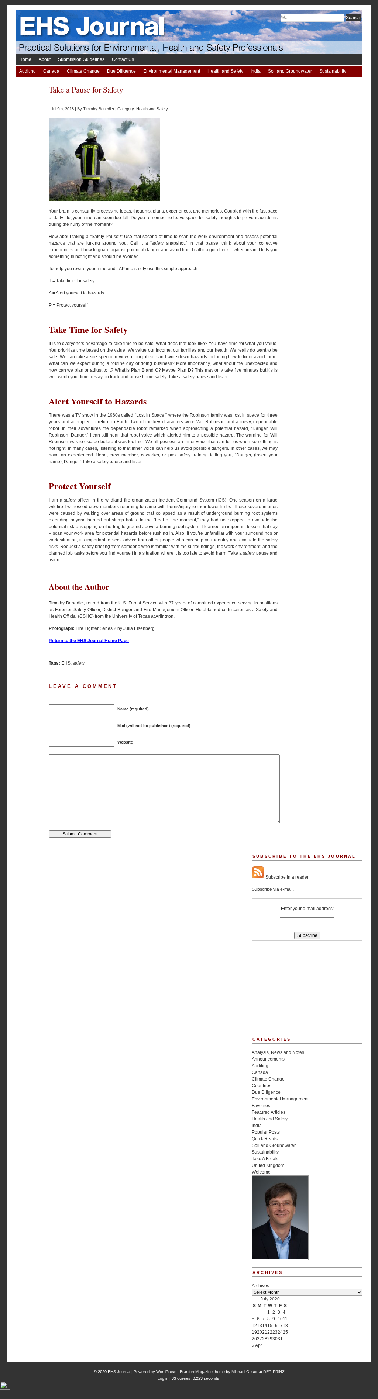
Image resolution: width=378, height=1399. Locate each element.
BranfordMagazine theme (202, 1371)
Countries (261, 1085)
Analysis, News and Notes (278, 1052)
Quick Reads (265, 1138)
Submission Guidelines (81, 59)
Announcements (268, 1059)
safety (79, 663)
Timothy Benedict (98, 109)
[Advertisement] (289, 990)
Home (25, 59)
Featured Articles (268, 1112)
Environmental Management (171, 71)
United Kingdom (268, 1165)
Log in (163, 1378)
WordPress (166, 1371)
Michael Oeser (244, 1371)
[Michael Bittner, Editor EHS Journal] (280, 1258)
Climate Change (83, 71)
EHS (66, 663)
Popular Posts (266, 1132)
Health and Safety (225, 71)
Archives (260, 1285)
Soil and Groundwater (290, 71)
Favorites (261, 1105)
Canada (51, 71)
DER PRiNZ (274, 1371)
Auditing (27, 71)
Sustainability (332, 71)
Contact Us (123, 59)
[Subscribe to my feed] (258, 877)
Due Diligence (121, 71)
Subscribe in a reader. (286, 877)
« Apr (257, 1345)
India (256, 71)
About (45, 59)
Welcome (261, 1172)
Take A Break (32, 82)
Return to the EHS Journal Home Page (89, 640)
